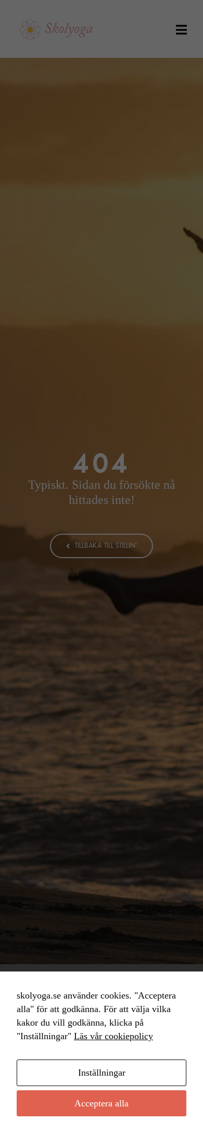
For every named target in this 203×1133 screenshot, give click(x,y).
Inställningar (101, 1072)
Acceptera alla (101, 1103)
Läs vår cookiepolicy (113, 1036)
